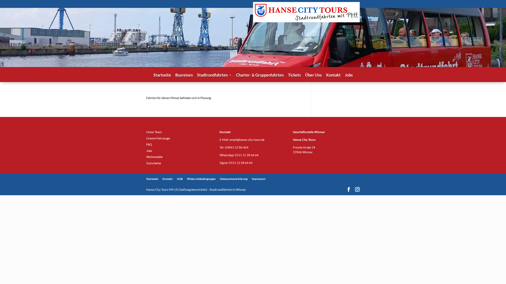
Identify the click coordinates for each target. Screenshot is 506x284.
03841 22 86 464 (236, 147)
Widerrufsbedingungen (201, 178)
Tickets (294, 75)
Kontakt (333, 75)
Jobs (349, 75)
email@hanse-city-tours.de (247, 139)
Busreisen (184, 75)
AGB (180, 178)
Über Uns (313, 75)
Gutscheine (153, 163)
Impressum (258, 178)
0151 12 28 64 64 (247, 155)
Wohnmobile (154, 157)
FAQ (149, 144)
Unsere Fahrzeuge (158, 138)
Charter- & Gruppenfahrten (260, 75)
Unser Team (154, 132)
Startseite (162, 75)
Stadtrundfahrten (212, 75)
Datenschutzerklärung (233, 178)
